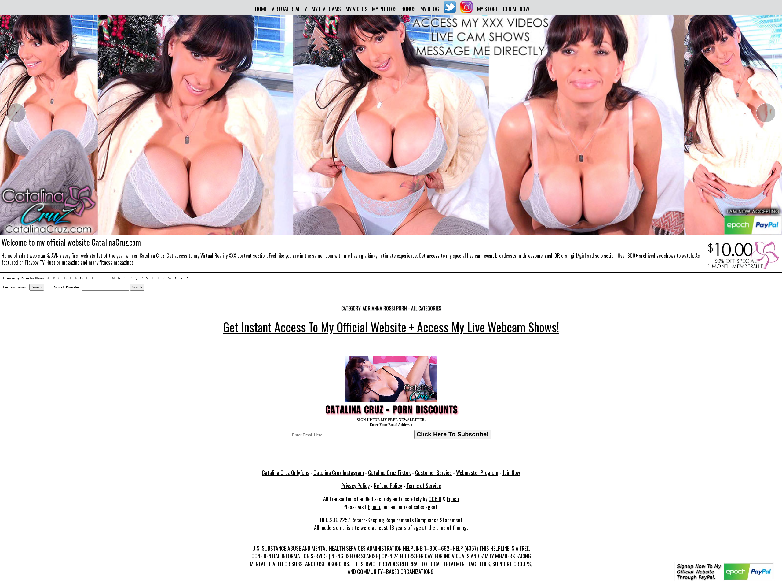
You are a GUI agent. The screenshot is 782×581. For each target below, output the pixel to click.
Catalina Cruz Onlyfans (285, 472)
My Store (487, 9)
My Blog (429, 9)
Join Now (511, 472)
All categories (426, 308)
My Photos (384, 9)
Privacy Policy (355, 486)
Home (261, 9)
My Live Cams (326, 9)
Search (37, 287)
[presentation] (16, 113)
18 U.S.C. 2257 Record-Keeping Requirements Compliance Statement (391, 520)
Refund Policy (388, 486)
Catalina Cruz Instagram (338, 472)
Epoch (453, 499)
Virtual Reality (289, 9)
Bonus (408, 9)
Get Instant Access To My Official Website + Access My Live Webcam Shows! (391, 327)
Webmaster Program (477, 472)
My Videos (356, 9)
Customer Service (433, 472)
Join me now (515, 9)
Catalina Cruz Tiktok (389, 472)
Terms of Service (423, 486)
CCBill (435, 499)
